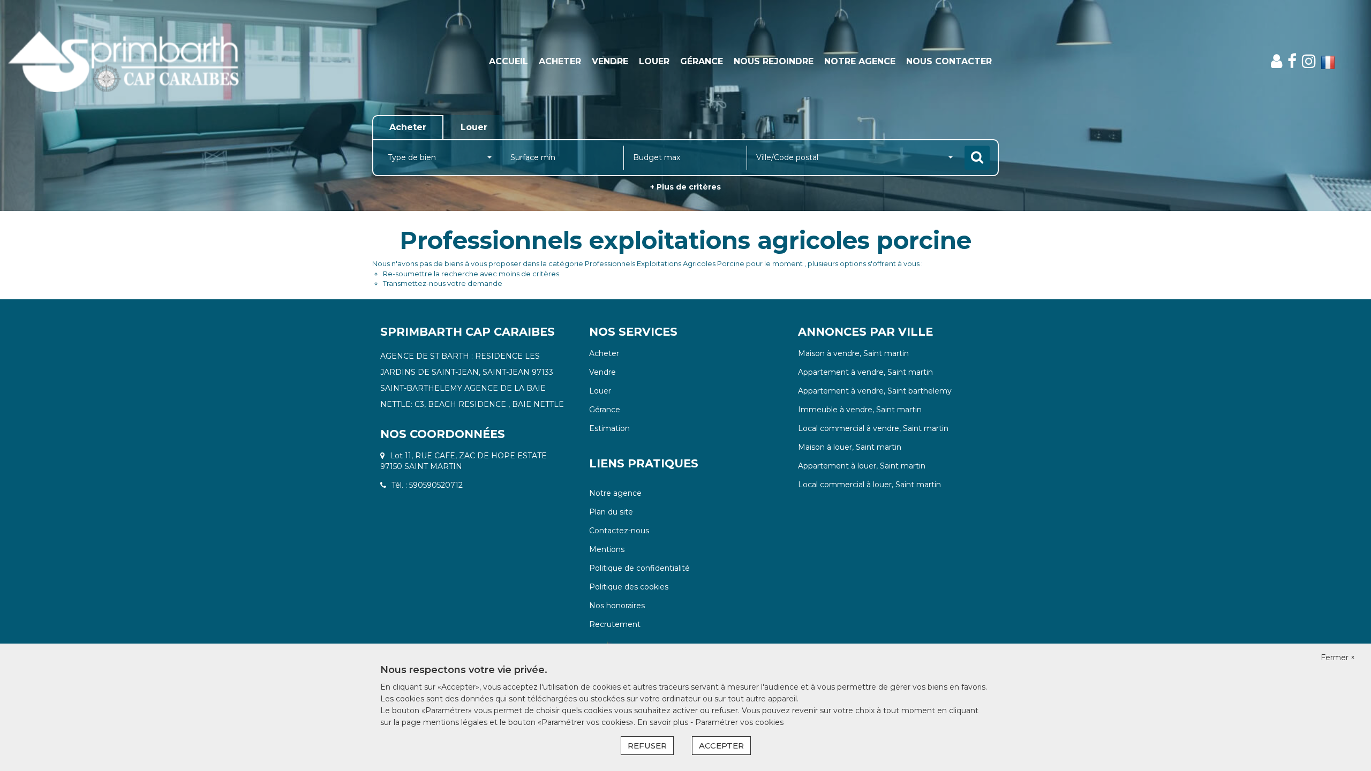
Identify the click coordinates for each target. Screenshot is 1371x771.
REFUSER (647, 745)
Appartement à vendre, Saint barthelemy (875, 391)
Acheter (560, 61)
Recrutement (615, 624)
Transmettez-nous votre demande (442, 283)
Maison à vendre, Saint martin (853, 353)
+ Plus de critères (685, 187)
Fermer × (1338, 657)
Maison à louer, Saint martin (849, 447)
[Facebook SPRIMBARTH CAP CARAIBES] (1292, 61)
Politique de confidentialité (639, 568)
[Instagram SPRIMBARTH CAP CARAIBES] (1309, 61)
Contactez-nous (619, 530)
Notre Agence (859, 61)
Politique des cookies (628, 587)
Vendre (610, 61)
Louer (654, 61)
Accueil (508, 61)
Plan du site (611, 512)
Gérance (701, 61)
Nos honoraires (617, 605)
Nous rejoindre (773, 61)
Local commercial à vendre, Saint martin (873, 428)
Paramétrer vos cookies (739, 722)
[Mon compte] (1276, 61)
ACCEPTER (721, 745)
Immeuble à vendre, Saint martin (860, 409)
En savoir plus (663, 722)
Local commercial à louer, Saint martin (869, 484)
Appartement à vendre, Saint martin (865, 372)
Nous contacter (949, 61)
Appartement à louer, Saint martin (861, 466)
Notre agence (615, 493)
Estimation (609, 428)
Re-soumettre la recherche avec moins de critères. (472, 273)
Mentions (606, 549)
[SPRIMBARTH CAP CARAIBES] (123, 61)
